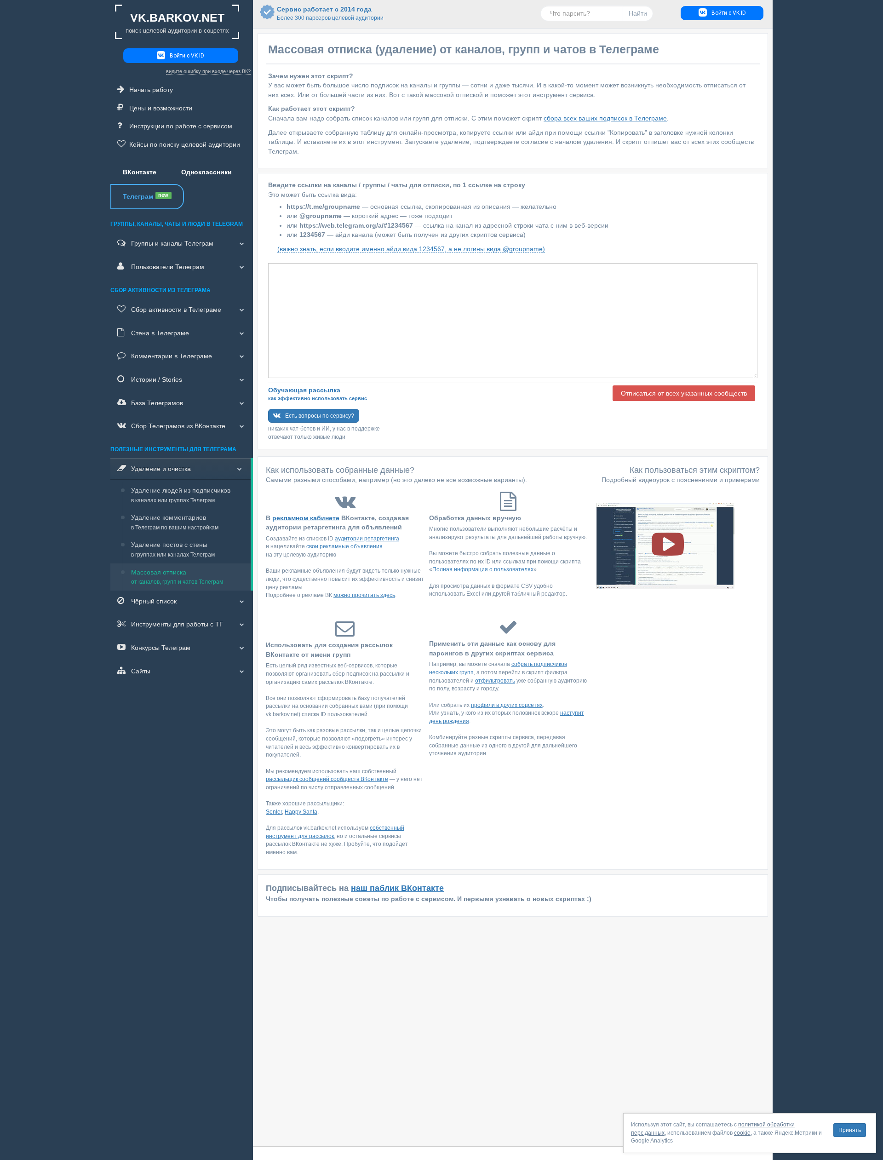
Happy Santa (301, 812)
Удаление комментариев (174, 522)
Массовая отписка (177, 577)
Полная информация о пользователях (482, 569)
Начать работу (151, 89)
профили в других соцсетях (507, 705)
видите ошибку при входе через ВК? (208, 71)
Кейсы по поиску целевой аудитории (184, 144)
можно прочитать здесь (364, 595)
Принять (849, 1130)
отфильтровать (495, 681)
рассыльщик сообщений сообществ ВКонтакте (327, 779)
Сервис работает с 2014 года (324, 13)
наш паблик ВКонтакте (397, 888)
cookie (742, 1133)
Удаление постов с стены (173, 549)
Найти (638, 13)
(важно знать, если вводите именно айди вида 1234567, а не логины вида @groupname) (411, 249)
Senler (274, 812)
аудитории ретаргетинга (367, 538)
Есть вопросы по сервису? (319, 416)
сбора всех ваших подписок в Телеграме (605, 118)
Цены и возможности (160, 108)
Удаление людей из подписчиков (180, 495)
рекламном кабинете (305, 518)
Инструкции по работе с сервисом (180, 126)
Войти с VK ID (187, 55)
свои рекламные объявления (344, 546)
